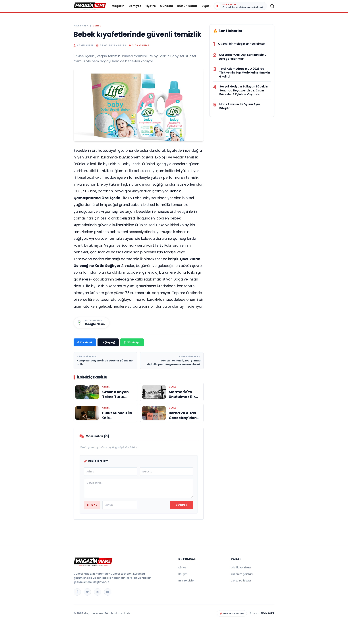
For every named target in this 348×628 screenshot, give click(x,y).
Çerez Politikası (241, 580)
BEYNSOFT (267, 613)
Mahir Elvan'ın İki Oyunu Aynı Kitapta (239, 106)
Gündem (166, 6)
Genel (97, 25)
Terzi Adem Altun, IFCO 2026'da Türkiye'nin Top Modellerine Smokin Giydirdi (244, 73)
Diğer (205, 6)
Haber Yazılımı (233, 613)
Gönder (181, 504)
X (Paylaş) (109, 342)
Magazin (118, 6)
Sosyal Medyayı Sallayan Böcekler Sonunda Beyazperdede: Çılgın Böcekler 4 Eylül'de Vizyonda (243, 90)
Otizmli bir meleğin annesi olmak (241, 44)
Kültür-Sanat (187, 6)
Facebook (86, 342)
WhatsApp (133, 342)
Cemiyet (135, 6)
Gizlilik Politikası (241, 567)
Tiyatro (150, 6)
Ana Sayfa (81, 25)
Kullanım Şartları (242, 574)
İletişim (182, 574)
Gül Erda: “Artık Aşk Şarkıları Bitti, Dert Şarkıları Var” (242, 57)
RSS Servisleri (186, 580)
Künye (182, 567)
